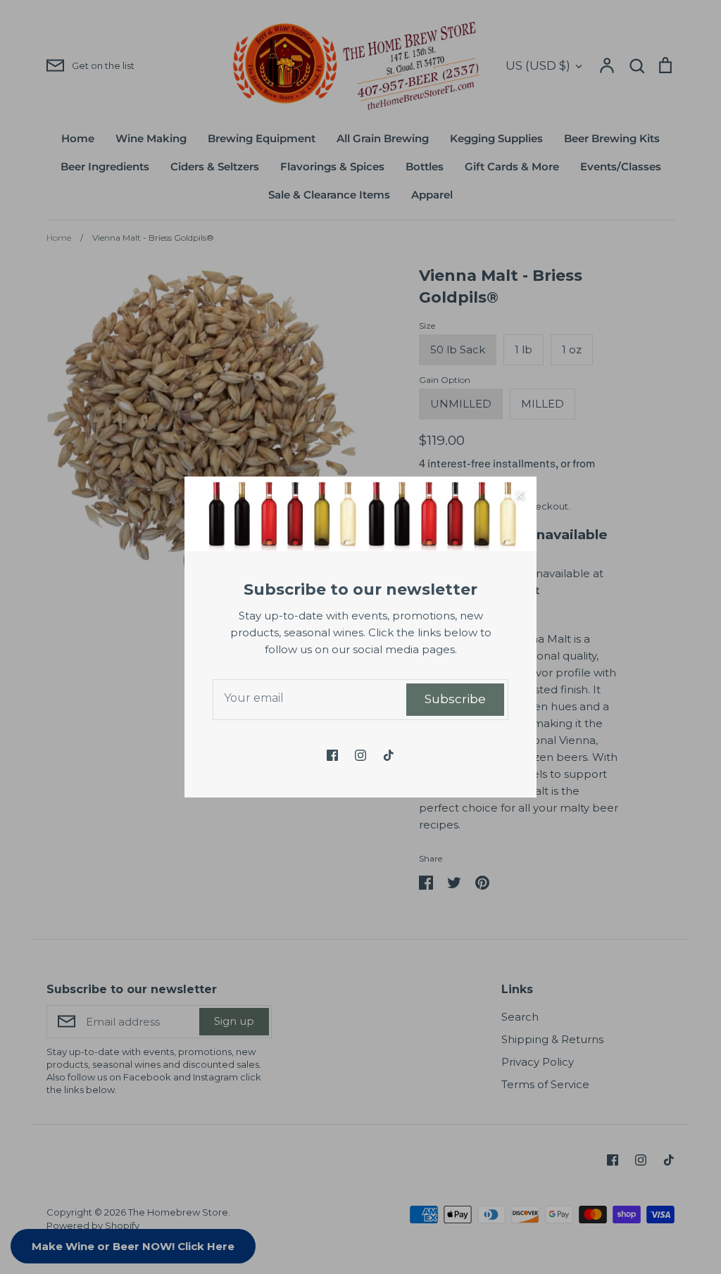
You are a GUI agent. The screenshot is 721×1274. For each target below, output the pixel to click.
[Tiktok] (389, 755)
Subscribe (455, 699)
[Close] (518, 494)
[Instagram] (360, 755)
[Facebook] (332, 755)
